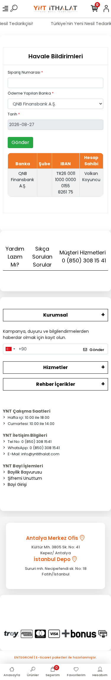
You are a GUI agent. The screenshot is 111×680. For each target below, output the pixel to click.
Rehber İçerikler (55, 384)
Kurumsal (55, 315)
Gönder (20, 142)
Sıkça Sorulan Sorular (42, 256)
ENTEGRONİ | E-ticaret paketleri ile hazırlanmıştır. (55, 657)
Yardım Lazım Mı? (15, 256)
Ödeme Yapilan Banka (31, 93)
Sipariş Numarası (25, 72)
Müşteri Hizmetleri (82, 256)
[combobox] (10, 349)
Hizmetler (55, 367)
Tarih (14, 114)
